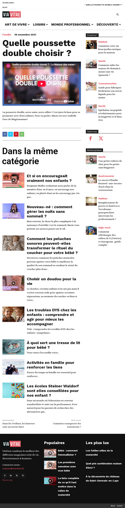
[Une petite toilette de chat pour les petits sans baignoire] (91, 159)
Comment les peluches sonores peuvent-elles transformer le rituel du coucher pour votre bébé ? (52, 245)
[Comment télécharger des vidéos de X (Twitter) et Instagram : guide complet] (91, 230)
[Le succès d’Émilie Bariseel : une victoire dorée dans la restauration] (91, 178)
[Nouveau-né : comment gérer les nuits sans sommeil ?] (13, 211)
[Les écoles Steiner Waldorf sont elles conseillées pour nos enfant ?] (13, 390)
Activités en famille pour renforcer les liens (50, 365)
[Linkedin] (10, 475)
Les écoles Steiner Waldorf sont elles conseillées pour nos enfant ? (53, 391)
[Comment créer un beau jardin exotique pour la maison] (91, 44)
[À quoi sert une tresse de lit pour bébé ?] (13, 347)
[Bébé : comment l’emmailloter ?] (50, 453)
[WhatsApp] (21, 134)
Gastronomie (106, 176)
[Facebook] (4, 134)
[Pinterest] (16, 134)
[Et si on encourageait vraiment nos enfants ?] (13, 180)
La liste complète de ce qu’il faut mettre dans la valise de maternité (68, 486)
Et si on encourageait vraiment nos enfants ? (49, 178)
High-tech (104, 227)
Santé (101, 61)
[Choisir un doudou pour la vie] (13, 283)
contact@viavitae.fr (13, 468)
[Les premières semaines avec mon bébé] (50, 465)
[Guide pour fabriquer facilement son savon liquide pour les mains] (91, 86)
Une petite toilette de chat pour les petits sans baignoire (110, 164)
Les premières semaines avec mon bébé (67, 466)
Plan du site (7, 480)
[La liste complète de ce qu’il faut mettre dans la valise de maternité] (50, 481)
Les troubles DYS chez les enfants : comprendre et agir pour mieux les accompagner (51, 317)
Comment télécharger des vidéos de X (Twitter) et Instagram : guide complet (109, 238)
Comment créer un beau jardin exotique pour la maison (109, 49)
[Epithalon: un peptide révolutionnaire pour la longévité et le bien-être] (91, 108)
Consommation (107, 83)
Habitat (102, 41)
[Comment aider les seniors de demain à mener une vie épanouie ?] (91, 63)
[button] (118, 15)
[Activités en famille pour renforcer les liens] (13, 367)
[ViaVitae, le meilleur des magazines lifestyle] (11, 14)
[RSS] (16, 475)
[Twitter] (10, 134)
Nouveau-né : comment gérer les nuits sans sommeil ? (49, 211)
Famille (6, 34)
